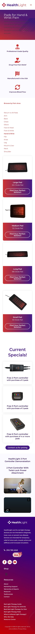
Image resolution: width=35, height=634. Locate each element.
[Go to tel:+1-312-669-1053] (18, 550)
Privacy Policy (22, 629)
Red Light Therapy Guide (13, 604)
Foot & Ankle (9, 131)
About (6, 584)
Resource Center (10, 619)
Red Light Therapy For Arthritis (15, 607)
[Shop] (6, 574)
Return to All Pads (11, 113)
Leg (5, 142)
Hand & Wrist (9, 134)
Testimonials (8, 594)
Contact (7, 597)
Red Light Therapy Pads (12, 612)
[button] (17, 191)
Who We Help (9, 617)
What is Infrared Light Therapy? (15, 614)
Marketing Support (11, 586)
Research (7, 591)
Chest (6, 122)
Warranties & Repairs (11, 589)
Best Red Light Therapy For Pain (15, 609)
